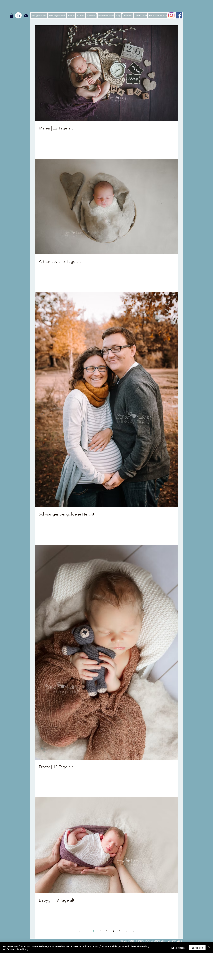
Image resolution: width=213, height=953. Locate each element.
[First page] (80, 931)
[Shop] (12, 15)
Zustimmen (197, 947)
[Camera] (26, 15)
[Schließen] (209, 947)
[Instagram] (171, 15)
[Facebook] (179, 15)
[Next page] (126, 931)
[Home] (18, 15)
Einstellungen (178, 947)
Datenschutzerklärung (17, 949)
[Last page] (133, 931)
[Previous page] (87, 931)
